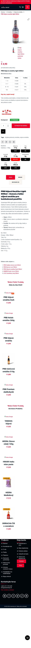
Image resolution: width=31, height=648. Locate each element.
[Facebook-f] (9, 596)
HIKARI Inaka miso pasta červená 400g (8, 464)
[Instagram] (13, 596)
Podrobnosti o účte (23, 544)
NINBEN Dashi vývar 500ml (11, 271)
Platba (5, 552)
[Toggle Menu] (27, 7)
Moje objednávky (23, 548)
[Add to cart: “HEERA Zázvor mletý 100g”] (15, 436)
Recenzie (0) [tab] (15, 182)
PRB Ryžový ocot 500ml (10, 267)
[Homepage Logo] (5, 7)
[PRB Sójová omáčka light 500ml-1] (21, 53)
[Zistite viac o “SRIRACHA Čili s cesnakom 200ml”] (15, 513)
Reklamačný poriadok (6, 563)
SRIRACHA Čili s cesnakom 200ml (8, 526)
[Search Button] (20, 7)
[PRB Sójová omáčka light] (13, 50)
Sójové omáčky (18, 12)
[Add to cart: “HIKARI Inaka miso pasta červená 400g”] (15, 457)
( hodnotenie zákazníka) (8, 67)
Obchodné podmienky (6, 559)
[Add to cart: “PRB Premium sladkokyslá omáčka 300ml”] (15, 384)
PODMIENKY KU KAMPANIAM (7, 572)
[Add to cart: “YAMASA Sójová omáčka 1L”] (15, 416)
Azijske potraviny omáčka (12, 137)
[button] (1, 62)
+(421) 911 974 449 (6, 586)
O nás (4, 549)
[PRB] (7, 112)
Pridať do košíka (21, 125)
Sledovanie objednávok (22, 557)
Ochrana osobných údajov (8, 568)
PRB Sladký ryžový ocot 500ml (12, 265)
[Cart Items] (23, 7)
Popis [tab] (10, 177)
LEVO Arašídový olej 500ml (11, 273)
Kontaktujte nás (7, 546)
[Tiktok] (22, 596)
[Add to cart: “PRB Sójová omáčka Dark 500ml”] (15, 292)
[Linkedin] (26, 596)
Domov (3, 12)
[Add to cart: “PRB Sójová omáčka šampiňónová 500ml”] (15, 333)
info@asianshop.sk (6, 587)
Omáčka (9, 12)
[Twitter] (18, 596)
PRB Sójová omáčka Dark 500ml (12, 269)
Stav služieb (4, 590)
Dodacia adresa (23, 551)
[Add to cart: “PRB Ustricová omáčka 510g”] (15, 359)
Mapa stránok (7, 576)
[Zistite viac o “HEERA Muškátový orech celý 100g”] (15, 482)
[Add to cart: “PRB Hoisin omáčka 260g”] (15, 313)
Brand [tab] (20, 177)
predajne (11, 590)
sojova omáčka (24, 137)
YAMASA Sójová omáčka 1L (8, 423)
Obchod (5, 543)
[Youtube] (5, 596)
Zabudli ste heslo (23, 554)
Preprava (5, 555)
